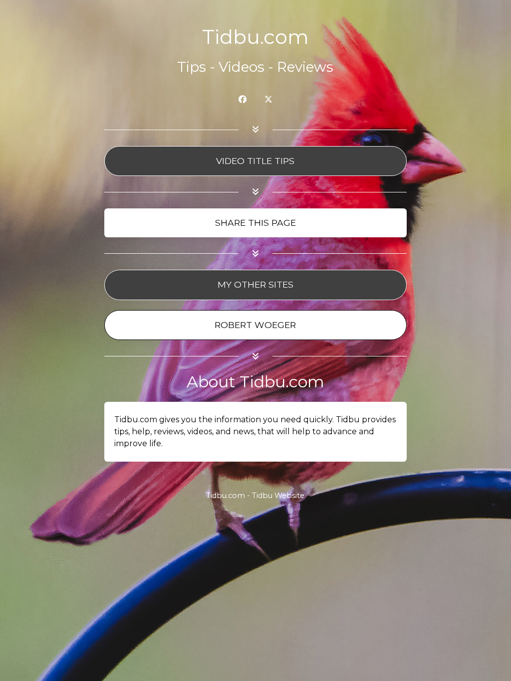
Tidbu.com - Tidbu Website (255, 495)
